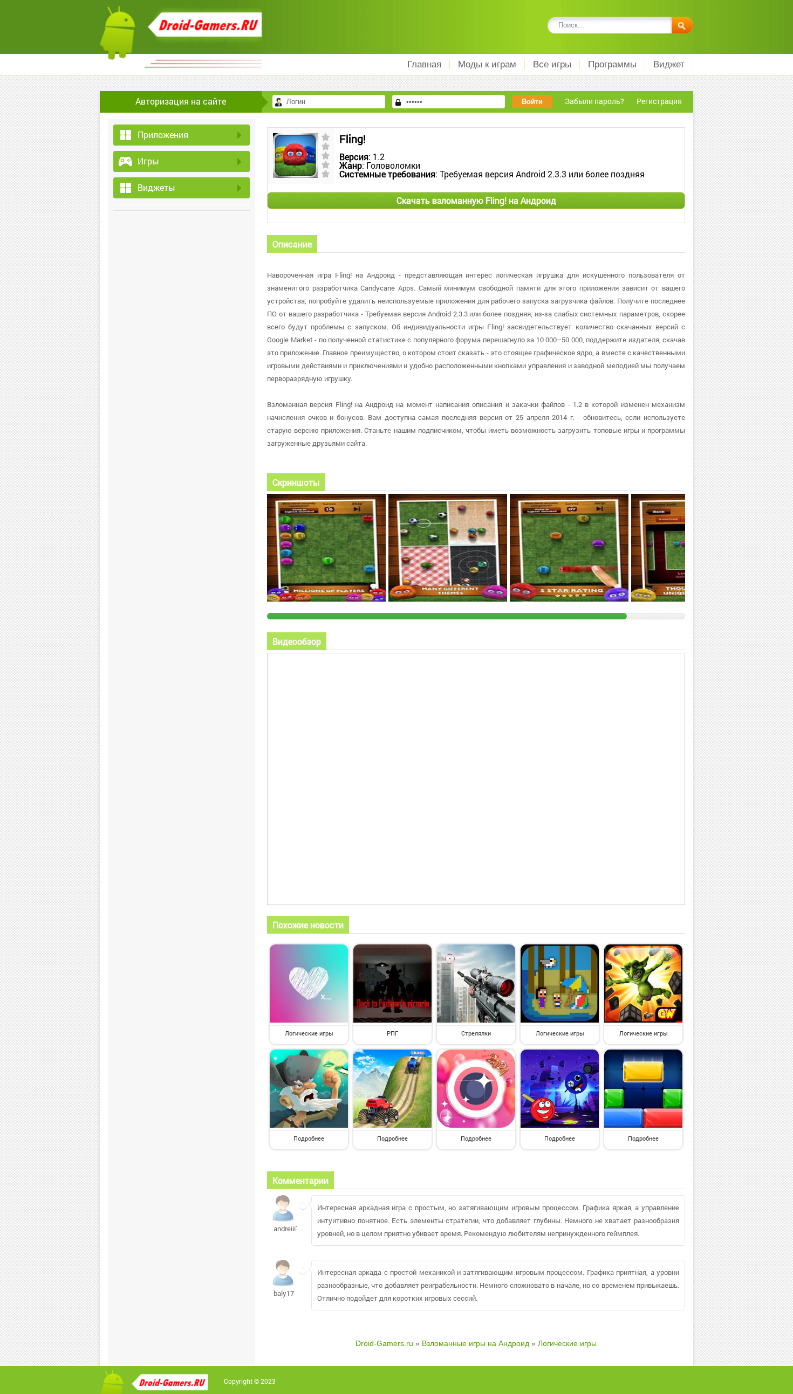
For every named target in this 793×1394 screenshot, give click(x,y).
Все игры (552, 64)
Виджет (669, 64)
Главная (424, 64)
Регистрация (659, 101)
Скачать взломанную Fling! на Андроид (476, 200)
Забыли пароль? (594, 101)
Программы (612, 64)
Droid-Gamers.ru (384, 1343)
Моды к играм (487, 64)
